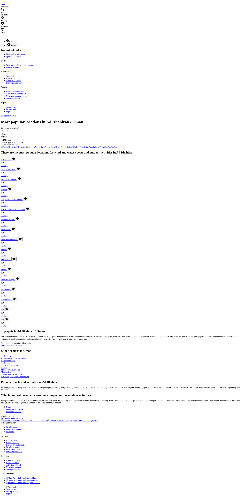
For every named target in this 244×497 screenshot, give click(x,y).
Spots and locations (14, 56)
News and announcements (16, 96)
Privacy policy (12, 109)
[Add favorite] (13, 159)
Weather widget (12, 67)
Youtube (36, 483)
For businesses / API (14, 83)
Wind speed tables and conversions (20, 65)
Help (11, 41)
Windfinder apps (12, 76)
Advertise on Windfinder (16, 94)
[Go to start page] (1, 2)
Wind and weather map (15, 54)
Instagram (37, 480)
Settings (13, 45)
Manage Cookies (13, 98)
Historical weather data (15, 91)
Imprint (9, 111)
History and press (13, 78)
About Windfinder (13, 80)
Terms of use (11, 107)
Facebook (37, 478)
